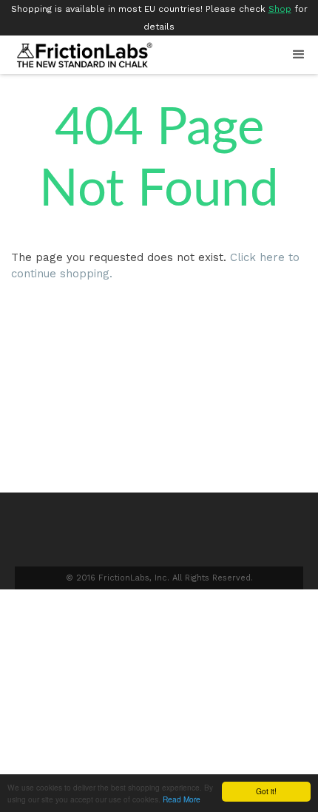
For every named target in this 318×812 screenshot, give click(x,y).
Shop (279, 9)
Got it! (266, 790)
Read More (181, 799)
